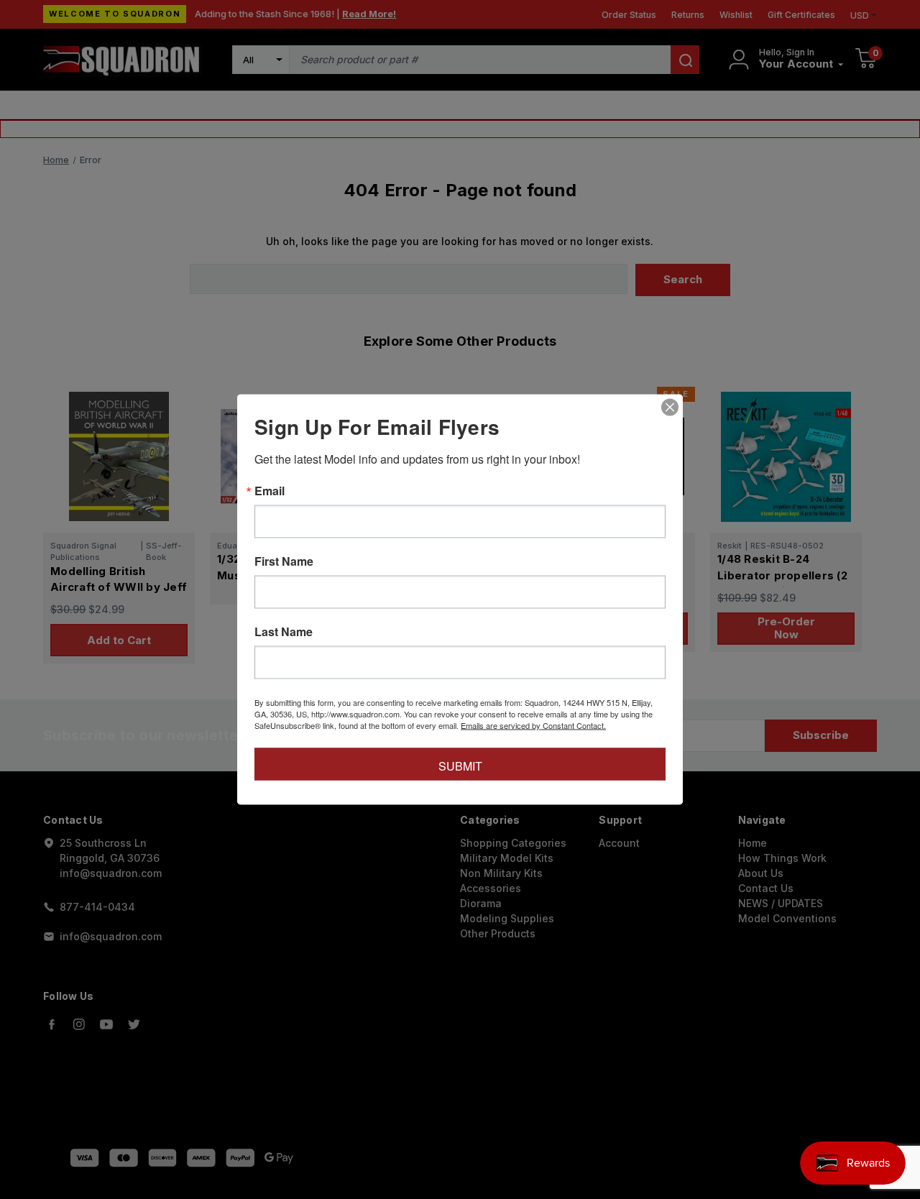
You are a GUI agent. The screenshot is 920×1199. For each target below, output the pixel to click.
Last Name (283, 632)
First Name (283, 561)
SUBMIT (460, 766)
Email (269, 491)
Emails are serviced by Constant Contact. (533, 725)
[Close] (669, 407)
